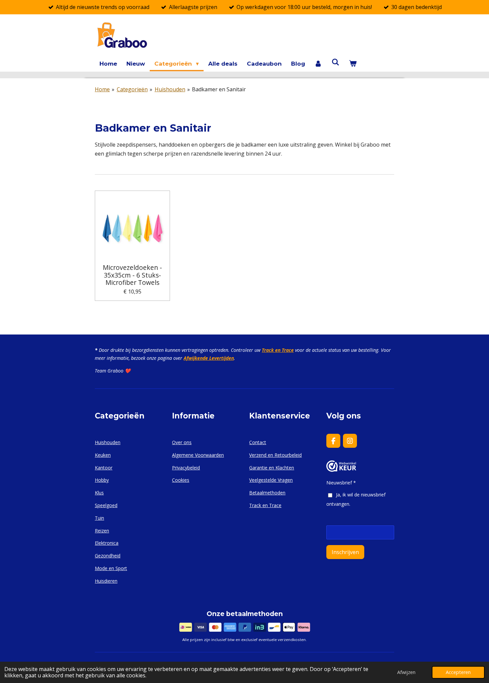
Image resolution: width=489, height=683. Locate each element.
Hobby (102, 480)
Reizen (102, 530)
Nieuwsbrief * (341, 482)
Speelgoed (106, 505)
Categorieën (132, 89)
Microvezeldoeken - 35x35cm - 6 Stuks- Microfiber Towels (132, 275)
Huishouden (170, 89)
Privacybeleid (186, 467)
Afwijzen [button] (406, 672)
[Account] (318, 64)
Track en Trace (278, 350)
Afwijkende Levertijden (209, 358)
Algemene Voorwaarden (198, 455)
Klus (99, 492)
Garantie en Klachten (271, 467)
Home (102, 89)
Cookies (180, 480)
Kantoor (103, 467)
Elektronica (106, 543)
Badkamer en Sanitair (219, 89)
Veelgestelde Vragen (271, 480)
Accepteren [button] (458, 672)
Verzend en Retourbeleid (275, 455)
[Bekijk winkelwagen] (352, 64)
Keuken (103, 455)
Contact (257, 442)
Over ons (182, 442)
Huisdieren (106, 581)
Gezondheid (107, 555)
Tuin (99, 518)
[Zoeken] (335, 62)
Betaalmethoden (267, 492)
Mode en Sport (111, 568)
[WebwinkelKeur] (341, 470)
